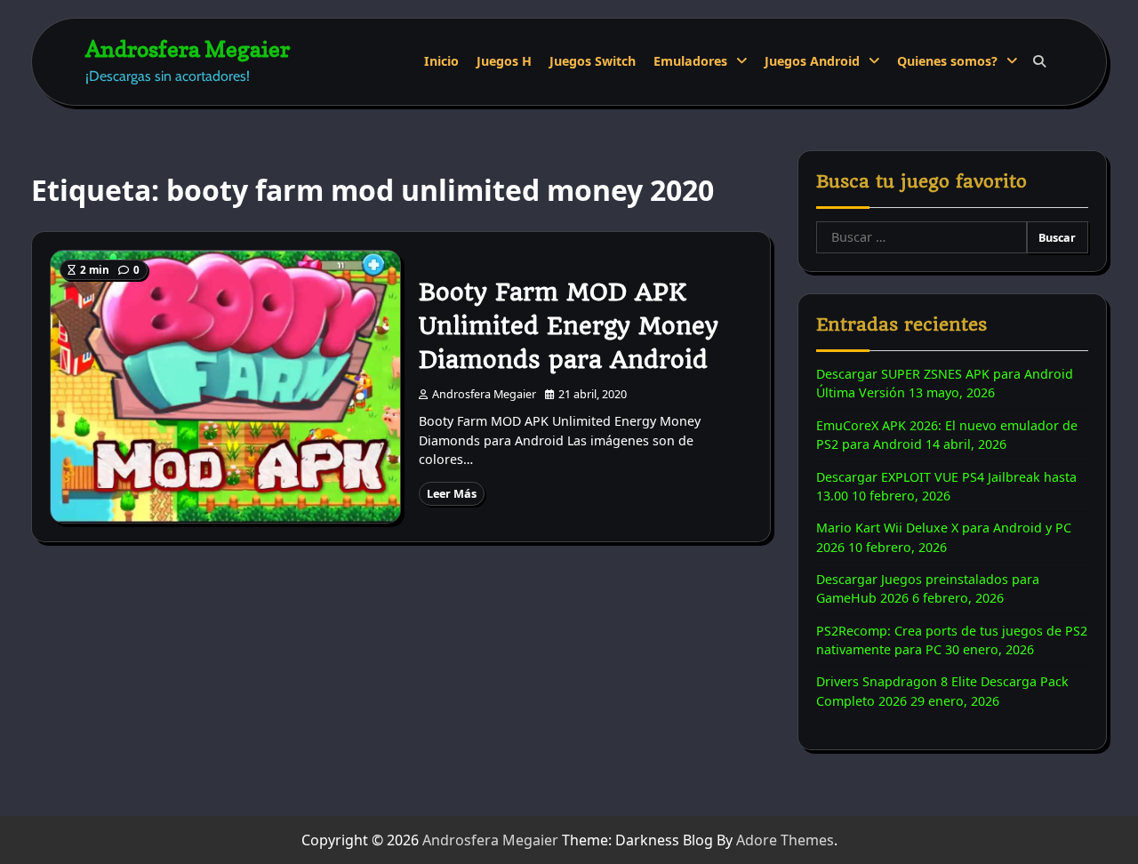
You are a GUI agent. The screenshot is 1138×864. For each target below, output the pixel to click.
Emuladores (690, 60)
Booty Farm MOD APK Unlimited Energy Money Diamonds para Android (568, 326)
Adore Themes (785, 840)
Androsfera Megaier (187, 48)
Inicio (441, 60)
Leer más (452, 493)
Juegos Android (812, 60)
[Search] (1039, 61)
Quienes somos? (947, 60)
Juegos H (504, 60)
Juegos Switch (592, 60)
